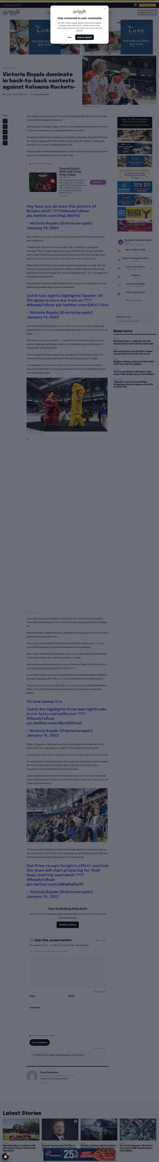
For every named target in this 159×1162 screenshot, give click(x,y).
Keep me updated (84, 37)
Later (69, 37)
